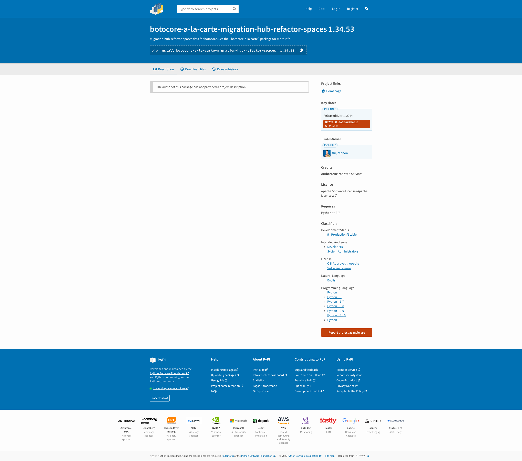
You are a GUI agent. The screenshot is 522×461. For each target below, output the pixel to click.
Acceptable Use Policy (350, 391)
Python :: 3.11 (336, 320)
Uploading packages (223, 375)
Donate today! (160, 398)
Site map (330, 456)
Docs (322, 9)
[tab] (163, 69)
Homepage (333, 91)
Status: (169, 388)
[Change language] (366, 9)
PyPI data (329, 109)
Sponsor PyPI (303, 386)
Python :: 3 (334, 297)
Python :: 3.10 (336, 315)
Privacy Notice (345, 386)
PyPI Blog (258, 370)
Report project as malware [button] (346, 332)
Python (332, 292)
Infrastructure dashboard (268, 375)
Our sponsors (261, 391)
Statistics (258, 380)
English (332, 280)
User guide (217, 380)
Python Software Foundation (168, 373)
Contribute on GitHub (308, 375)
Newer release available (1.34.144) (341, 124)
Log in (336, 9)
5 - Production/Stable (342, 234)
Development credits (308, 391)
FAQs (214, 391)
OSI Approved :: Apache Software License (343, 265)
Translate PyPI (303, 380)
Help (308, 9)
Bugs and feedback (306, 370)
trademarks (228, 456)
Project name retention (225, 386)
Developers (335, 247)
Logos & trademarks (265, 386)
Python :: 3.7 (335, 301)
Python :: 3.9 (335, 311)
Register (352, 9)
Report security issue (349, 375)
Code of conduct (346, 380)
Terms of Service (346, 370)
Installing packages (223, 370)
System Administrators (342, 251)
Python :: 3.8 (335, 306)
